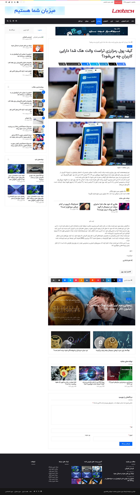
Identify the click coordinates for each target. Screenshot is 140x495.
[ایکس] (114, 280)
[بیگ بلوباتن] (38, 120)
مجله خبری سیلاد (53, 479)
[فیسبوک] (120, 280)
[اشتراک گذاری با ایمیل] (59, 280)
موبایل (86, 21)
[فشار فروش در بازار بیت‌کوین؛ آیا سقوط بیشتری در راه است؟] (63, 373)
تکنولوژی (105, 21)
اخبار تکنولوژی (125, 21)
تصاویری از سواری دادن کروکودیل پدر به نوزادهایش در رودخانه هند (21, 55)
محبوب (40, 30)
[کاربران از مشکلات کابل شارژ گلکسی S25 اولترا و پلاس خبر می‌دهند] (97, 481)
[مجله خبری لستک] (123, 11)
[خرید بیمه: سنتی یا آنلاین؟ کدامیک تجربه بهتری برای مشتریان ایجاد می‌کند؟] (97, 469)
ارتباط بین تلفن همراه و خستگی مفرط (21, 46)
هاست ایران (25, 492)
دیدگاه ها (12, 30)
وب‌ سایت (87, 435)
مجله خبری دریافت (53, 481)
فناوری (93, 21)
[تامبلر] (103, 280)
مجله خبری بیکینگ (53, 467)
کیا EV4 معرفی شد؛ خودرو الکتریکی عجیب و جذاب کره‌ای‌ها (36, 177)
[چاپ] (53, 280)
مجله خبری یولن (53, 471)
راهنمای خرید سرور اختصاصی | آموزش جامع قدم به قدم (16, 197)
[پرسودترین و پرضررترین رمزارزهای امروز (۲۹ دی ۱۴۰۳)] (119, 373)
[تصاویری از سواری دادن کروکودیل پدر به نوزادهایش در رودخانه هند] (38, 56)
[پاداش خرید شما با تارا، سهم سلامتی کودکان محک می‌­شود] (76, 481)
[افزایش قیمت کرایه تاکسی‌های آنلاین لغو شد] (38, 73)
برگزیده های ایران (53, 469)
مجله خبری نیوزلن (53, 473)
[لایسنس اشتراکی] (38, 39)
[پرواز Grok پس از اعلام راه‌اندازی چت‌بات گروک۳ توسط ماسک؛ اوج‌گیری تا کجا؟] (91, 373)
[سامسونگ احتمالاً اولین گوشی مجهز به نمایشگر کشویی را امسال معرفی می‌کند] (38, 146)
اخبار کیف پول (125, 272)
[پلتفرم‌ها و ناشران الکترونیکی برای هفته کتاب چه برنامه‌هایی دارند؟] (38, 65)
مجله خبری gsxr (53, 475)
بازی (112, 21)
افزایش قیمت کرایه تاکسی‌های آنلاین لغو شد (21, 72)
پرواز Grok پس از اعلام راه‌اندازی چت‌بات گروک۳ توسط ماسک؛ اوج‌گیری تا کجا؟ (93, 383)
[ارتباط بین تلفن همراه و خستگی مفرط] (38, 48)
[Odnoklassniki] (81, 280)
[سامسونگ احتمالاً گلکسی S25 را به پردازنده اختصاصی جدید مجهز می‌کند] (38, 129)
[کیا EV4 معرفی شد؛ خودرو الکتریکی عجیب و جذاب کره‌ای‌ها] (35, 169)
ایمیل (130, 435)
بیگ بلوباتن (28, 118)
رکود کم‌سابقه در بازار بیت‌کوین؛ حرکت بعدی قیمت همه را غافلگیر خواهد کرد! (109, 307)
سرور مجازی (120, 492)
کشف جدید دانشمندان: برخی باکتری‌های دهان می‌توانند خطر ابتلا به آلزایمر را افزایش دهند (90, 2)
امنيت (117, 21)
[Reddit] (92, 280)
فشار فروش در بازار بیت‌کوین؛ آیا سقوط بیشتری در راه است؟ (65, 383)
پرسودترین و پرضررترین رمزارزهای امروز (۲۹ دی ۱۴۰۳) (120, 383)
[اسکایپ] (70, 280)
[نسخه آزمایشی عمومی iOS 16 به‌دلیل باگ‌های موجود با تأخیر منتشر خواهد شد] (38, 137)
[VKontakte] (87, 280)
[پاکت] (76, 280)
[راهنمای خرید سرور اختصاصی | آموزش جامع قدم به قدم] (16, 189)
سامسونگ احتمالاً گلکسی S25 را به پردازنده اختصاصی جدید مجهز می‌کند (20, 128)
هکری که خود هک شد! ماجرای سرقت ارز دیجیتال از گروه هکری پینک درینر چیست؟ (105, 207)
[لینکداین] (108, 280)
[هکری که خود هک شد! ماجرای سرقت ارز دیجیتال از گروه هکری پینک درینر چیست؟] (124, 206)
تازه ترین (26, 30)
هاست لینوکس (112, 492)
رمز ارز (99, 21)
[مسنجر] (65, 280)
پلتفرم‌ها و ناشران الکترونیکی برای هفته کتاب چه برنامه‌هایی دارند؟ (20, 64)
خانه (133, 21)
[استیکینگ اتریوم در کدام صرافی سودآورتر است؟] (85, 206)
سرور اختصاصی (9, 492)
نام (131, 427)
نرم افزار (80, 21)
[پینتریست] (98, 280)
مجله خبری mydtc (53, 477)
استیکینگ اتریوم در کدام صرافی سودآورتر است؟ (68, 205)
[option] (91, 306)
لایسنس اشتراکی (27, 37)
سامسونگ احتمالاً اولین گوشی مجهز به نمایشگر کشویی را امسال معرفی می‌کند (21, 145)
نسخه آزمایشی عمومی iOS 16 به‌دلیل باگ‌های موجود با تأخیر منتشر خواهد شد (21, 136)
